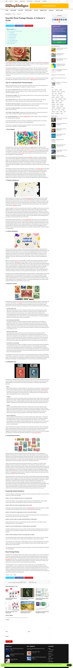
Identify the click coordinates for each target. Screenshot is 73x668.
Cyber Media (44, 1)
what (62, 113)
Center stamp (28, 10)
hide (15, 29)
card (52, 93)
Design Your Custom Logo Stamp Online (58, 74)
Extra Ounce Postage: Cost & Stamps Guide (11, 612)
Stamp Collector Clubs (36, 651)
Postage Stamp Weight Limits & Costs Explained (42, 599)
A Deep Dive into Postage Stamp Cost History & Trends (42, 612)
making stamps (17, 261)
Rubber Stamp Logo (32, 582)
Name (7, 631)
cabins (58, 91)
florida (62, 97)
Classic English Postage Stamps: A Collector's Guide (27, 599)
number (53, 102)
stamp (10, 62)
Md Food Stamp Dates (60, 139)
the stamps (8, 559)
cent (56, 93)
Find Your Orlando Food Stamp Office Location (17, 582)
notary (62, 100)
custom (53, 97)
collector (53, 95)
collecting (60, 93)
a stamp (30, 151)
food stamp (13, 10)
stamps (45, 62)
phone (58, 104)
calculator (63, 91)
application (54, 91)
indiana (53, 100)
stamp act (51, 10)
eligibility (57, 97)
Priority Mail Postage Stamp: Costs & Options (11, 599)
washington (57, 113)
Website (7, 636)
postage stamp (40, 168)
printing (61, 106)
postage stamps (33, 147)
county (61, 95)
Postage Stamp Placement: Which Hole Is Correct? (26, 612)
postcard (20, 10)
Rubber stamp (43, 10)
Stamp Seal (51, 649)
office (57, 102)
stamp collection (37, 432)
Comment (8, 619)
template (53, 111)
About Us (11, 1)
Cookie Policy (3, 665)
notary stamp (59, 10)
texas (57, 111)
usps (65, 111)
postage (36, 10)
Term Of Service (29, 1)
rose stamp (14, 205)
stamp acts (20, 302)
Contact (16, 1)
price (57, 106)
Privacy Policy (22, 1)
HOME (7, 10)
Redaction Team (37, 1)
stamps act (14, 472)
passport (53, 104)
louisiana (57, 100)
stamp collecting (33, 79)
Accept (69, 665)
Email (29, 631)
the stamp (27, 148)
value (53, 113)
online (61, 102)
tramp (61, 111)
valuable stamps (27, 116)
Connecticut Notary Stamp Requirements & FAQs (35, 648)
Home (6, 1)
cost (57, 95)
